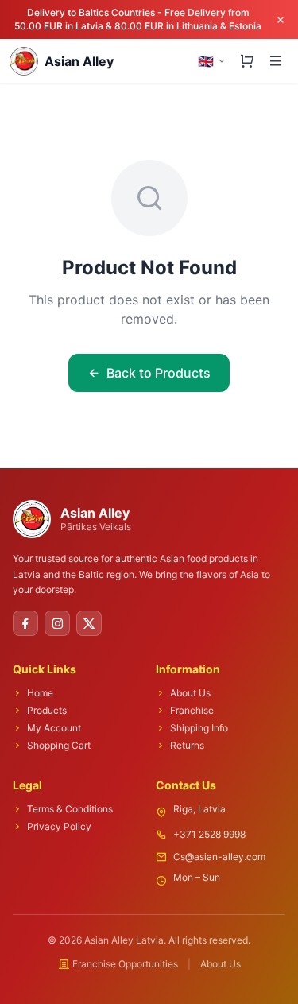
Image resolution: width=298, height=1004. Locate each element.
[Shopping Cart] (247, 61)
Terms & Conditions (70, 809)
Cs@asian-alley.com (219, 857)
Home (40, 693)
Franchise (192, 710)
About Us (190, 693)
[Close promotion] (280, 20)
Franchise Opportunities (125, 964)
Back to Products (158, 373)
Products (47, 710)
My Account (54, 728)
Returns (187, 745)
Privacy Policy (59, 826)
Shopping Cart (59, 745)
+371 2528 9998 (209, 834)
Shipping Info (199, 728)
